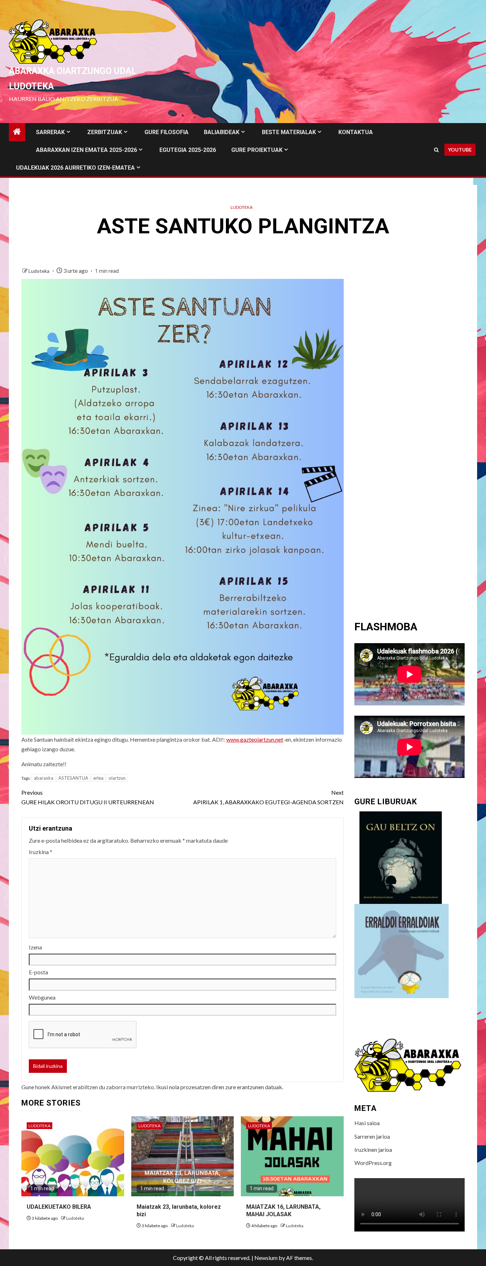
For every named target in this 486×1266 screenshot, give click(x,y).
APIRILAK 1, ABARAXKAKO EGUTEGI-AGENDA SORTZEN (268, 797)
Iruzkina (40, 851)
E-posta (38, 972)
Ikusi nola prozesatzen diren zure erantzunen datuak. (219, 1087)
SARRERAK (50, 132)
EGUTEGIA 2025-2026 (187, 150)
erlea (98, 778)
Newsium (266, 1257)
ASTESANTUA (73, 778)
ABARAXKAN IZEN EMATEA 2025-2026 (86, 150)
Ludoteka (242, 207)
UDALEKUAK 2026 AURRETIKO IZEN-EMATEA (75, 167)
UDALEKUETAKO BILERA (59, 1206)
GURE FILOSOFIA (166, 132)
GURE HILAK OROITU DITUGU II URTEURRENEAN (87, 797)
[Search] (436, 150)
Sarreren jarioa (372, 1136)
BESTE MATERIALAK (289, 132)
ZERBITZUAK (104, 132)
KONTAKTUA (355, 132)
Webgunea (42, 997)
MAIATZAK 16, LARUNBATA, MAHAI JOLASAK (283, 1210)
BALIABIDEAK (221, 132)
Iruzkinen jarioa (373, 1149)
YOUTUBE (460, 150)
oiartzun (117, 778)
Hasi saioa (367, 1122)
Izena (35, 947)
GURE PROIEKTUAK (256, 150)
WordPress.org (373, 1162)
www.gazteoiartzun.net (254, 739)
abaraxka (43, 778)
